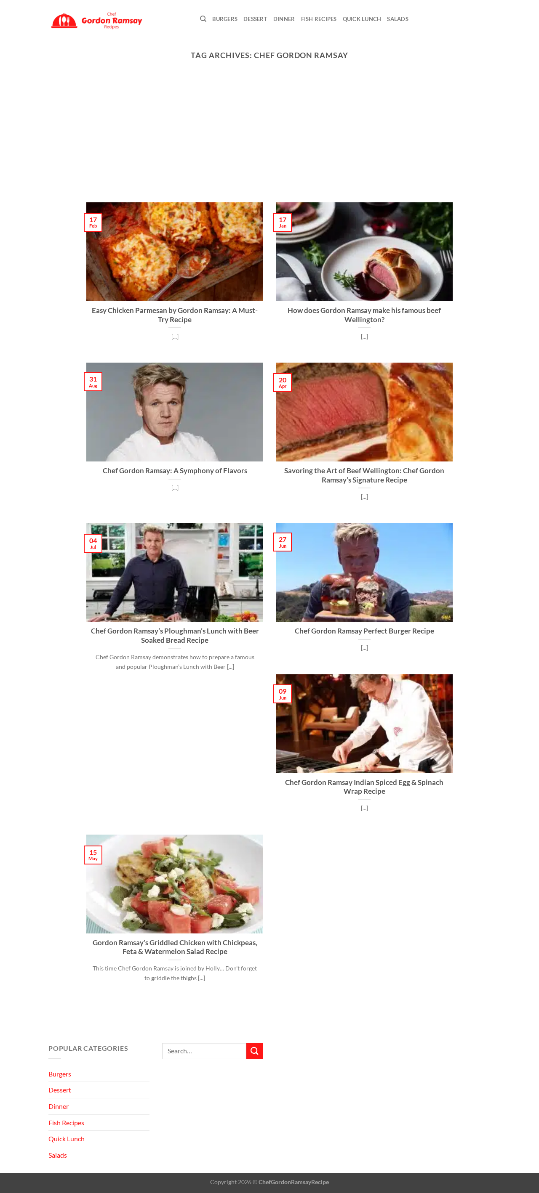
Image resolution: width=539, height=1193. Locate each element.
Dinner (284, 19)
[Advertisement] (269, 139)
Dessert (255, 19)
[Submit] (254, 1051)
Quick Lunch (362, 19)
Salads (397, 19)
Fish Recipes (319, 19)
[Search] (203, 19)
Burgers (224, 19)
